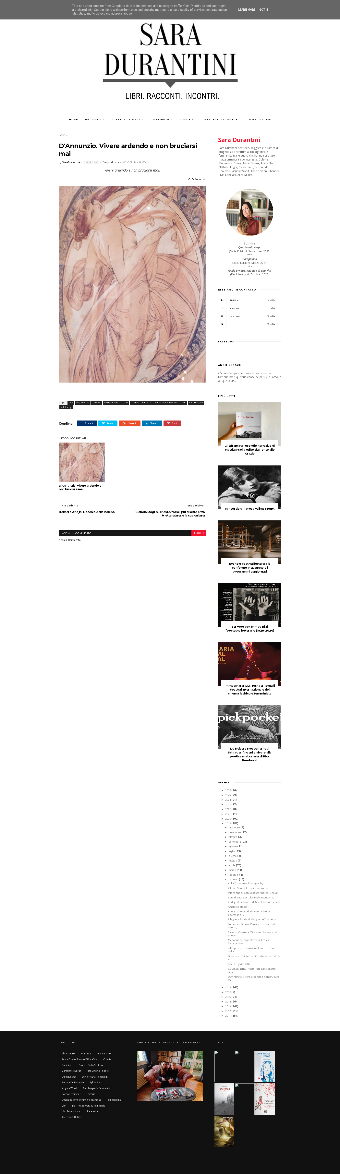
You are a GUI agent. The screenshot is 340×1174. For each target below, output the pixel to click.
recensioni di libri (72, 1117)
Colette (107, 1059)
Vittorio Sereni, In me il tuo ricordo (248, 888)
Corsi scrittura (258, 119)
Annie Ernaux (161, 119)
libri (184, 402)
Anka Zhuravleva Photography (245, 883)
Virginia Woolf (69, 1088)
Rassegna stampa (126, 119)
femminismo (114, 1099)
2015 (228, 997)
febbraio (234, 874)
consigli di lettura (112, 402)
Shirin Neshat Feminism (95, 1076)
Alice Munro (68, 1053)
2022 (228, 809)
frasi (126, 402)
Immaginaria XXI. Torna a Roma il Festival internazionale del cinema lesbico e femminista (250, 689)
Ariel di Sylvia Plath (239, 964)
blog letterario (82, 402)
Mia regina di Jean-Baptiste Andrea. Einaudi (253, 893)
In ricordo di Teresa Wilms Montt (249, 508)
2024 (228, 799)
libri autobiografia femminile (88, 1105)
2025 (228, 795)
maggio (233, 860)
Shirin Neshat (69, 1076)
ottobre (233, 837)
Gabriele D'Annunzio (141, 402)
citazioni (97, 402)
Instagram (251, 316)
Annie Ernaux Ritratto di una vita (80, 1059)
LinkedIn (251, 300)
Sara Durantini (239, 140)
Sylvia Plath (96, 1082)
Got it (264, 9)
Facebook (251, 308)
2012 (228, 1011)
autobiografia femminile (96, 1088)
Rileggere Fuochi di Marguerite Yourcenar (252, 919)
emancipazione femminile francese (81, 1099)
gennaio (234, 879)
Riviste (185, 119)
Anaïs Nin (85, 1053)
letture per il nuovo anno (166, 402)
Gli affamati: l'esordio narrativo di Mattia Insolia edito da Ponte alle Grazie (250, 449)
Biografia (93, 119)
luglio (232, 851)
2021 (228, 814)
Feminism (67, 1065)
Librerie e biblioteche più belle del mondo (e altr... (254, 958)
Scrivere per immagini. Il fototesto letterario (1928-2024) (249, 628)
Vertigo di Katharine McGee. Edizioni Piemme (254, 902)
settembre (235, 841)
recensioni (93, 1111)
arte (71, 402)
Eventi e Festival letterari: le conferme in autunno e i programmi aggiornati (249, 567)
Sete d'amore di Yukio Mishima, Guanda (251, 897)
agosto (233, 846)
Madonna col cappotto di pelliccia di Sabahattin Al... (249, 941)
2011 (228, 1015)
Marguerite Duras (71, 1071)
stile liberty (66, 407)
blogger (198, 533)
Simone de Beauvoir (73, 1082)
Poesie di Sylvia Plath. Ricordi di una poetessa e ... (249, 913)
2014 (228, 1001)
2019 (228, 823)
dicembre (234, 827)
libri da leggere (196, 402)
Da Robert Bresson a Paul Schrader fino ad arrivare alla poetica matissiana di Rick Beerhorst (250, 754)
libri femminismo (71, 1111)
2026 (228, 790)
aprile (232, 865)
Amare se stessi (237, 906)
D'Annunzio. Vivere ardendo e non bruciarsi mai (80, 487)
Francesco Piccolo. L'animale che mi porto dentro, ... (252, 925)
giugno (233, 856)
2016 (228, 992)
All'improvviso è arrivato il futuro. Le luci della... (251, 949)
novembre (235, 832)
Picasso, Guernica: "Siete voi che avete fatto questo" (253, 934)
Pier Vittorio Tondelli (98, 1071)
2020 (228, 818)
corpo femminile (71, 1094)
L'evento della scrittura (90, 1065)
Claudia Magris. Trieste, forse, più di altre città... (252, 970)
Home (73, 119)
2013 (228, 1006)
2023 (228, 804)
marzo (233, 870)
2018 (228, 987)
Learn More (246, 9)
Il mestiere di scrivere (219, 119)
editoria (91, 1094)
